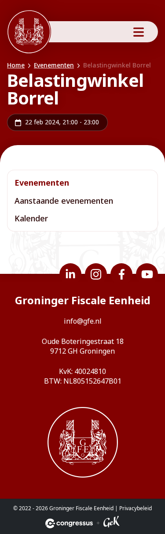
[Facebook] (121, 274)
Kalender (31, 218)
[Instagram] (96, 274)
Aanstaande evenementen (64, 200)
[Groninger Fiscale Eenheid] (29, 32)
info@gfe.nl (83, 321)
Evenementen (54, 65)
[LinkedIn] (70, 274)
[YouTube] (147, 274)
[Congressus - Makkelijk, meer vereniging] (69, 523)
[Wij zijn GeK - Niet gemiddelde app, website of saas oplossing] (111, 523)
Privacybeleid (135, 508)
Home (16, 65)
